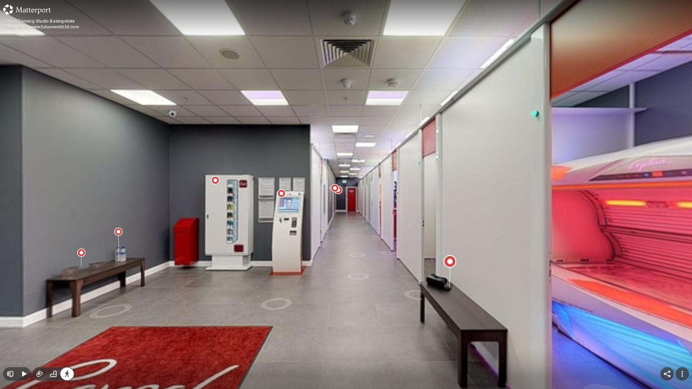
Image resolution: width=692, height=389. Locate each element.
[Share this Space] (667, 374)
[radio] (39, 373)
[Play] (23, 373)
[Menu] (682, 374)
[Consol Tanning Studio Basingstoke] (346, 194)
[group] (53, 374)
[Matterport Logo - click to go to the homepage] (26, 9)
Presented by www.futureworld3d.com (41, 27)
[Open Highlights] (10, 373)
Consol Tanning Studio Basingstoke (39, 21)
